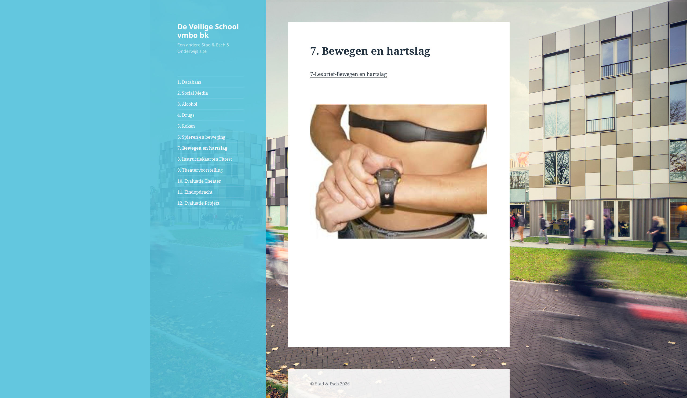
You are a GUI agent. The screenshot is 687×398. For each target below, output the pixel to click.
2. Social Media (192, 93)
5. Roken (186, 126)
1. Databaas (189, 82)
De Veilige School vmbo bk (208, 30)
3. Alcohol (187, 104)
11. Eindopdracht (195, 192)
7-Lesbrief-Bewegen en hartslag (348, 74)
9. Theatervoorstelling (200, 170)
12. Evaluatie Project (198, 203)
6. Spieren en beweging (201, 137)
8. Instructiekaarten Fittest (204, 159)
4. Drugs (185, 115)
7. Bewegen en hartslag (202, 148)
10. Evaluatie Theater (199, 181)
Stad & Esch (327, 384)
